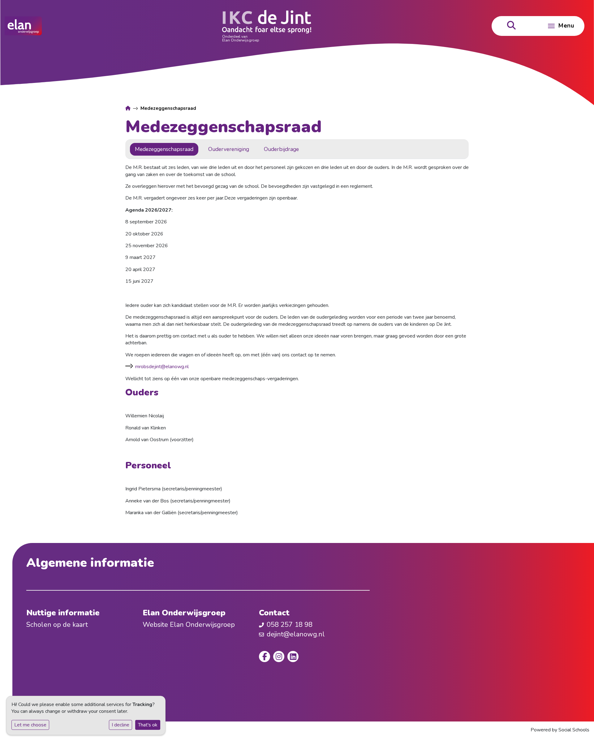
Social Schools (573, 729)
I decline (120, 724)
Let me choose (30, 724)
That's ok (147, 724)
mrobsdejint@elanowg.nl (162, 366)
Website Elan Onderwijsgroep (189, 624)
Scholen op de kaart (57, 624)
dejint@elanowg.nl (296, 634)
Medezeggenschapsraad (164, 149)
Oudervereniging (228, 149)
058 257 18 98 (289, 624)
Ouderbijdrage (281, 149)
